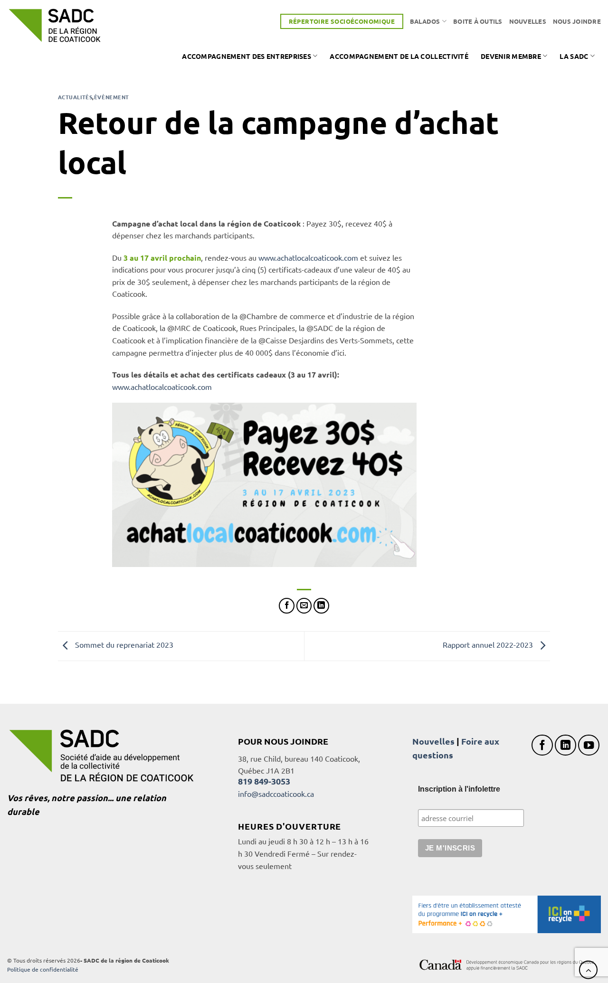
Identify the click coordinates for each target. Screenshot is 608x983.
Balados (425, 21)
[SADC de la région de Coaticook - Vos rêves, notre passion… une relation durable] (54, 25)
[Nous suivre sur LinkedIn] (565, 745)
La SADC (574, 56)
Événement (111, 97)
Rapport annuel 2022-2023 (489, 645)
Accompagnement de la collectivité (399, 56)
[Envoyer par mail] (304, 606)
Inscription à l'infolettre (459, 789)
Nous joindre (577, 21)
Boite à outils (478, 21)
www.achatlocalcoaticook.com (308, 257)
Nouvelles (527, 21)
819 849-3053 (264, 780)
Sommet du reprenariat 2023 (123, 645)
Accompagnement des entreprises (246, 56)
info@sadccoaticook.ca (276, 793)
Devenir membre (511, 56)
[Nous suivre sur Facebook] (542, 745)
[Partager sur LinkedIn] (321, 606)
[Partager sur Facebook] (286, 606)
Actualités (75, 97)
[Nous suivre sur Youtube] (588, 745)
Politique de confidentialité (42, 969)
